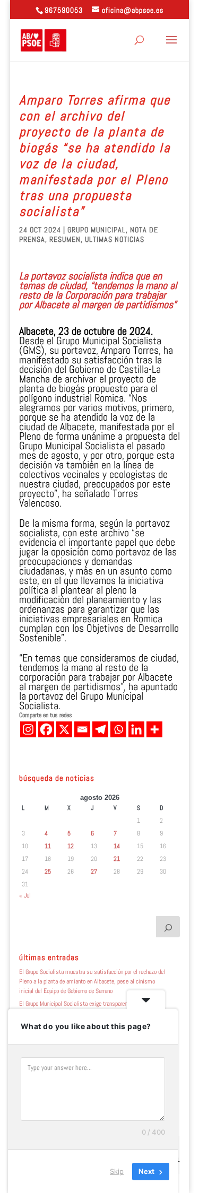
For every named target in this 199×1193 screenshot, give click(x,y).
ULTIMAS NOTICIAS (114, 239)
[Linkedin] (136, 729)
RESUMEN (65, 239)
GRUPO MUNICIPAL (96, 229)
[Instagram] (28, 729)
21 (117, 859)
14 (117, 846)
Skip (117, 1171)
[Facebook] (46, 729)
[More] (154, 729)
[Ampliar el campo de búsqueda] (168, 926)
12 (70, 846)
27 (94, 871)
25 (48, 871)
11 (48, 846)
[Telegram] (100, 729)
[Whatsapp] (118, 729)
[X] (64, 729)
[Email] (82, 729)
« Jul (25, 895)
